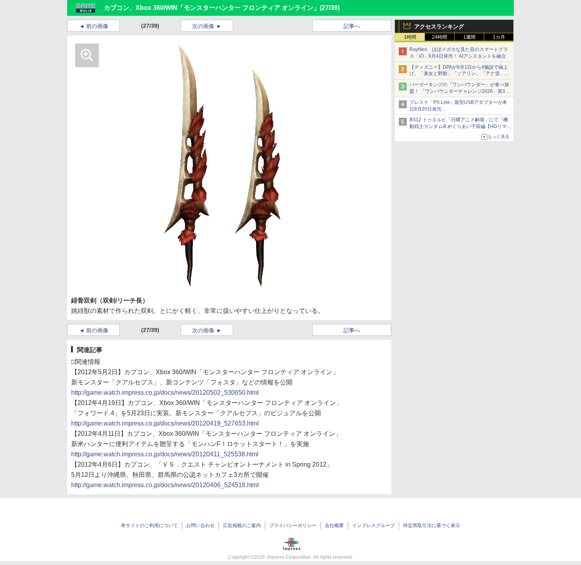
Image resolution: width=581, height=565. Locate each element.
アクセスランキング (439, 26)
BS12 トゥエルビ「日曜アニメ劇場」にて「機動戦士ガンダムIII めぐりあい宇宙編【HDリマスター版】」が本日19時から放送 (460, 126)
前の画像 (97, 26)
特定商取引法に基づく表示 (431, 525)
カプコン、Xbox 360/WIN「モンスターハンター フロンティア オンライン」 (212, 7)
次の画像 (203, 26)
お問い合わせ (200, 525)
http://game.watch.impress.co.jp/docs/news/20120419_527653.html (165, 423)
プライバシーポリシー (293, 525)
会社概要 (334, 525)
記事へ (351, 26)
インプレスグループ (373, 525)
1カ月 (499, 37)
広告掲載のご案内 (242, 525)
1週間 (469, 37)
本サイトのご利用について (149, 525)
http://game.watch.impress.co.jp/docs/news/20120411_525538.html (164, 454)
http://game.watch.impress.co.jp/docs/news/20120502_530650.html (165, 392)
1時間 (410, 37)
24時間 (439, 37)
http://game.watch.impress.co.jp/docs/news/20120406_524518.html (165, 485)
